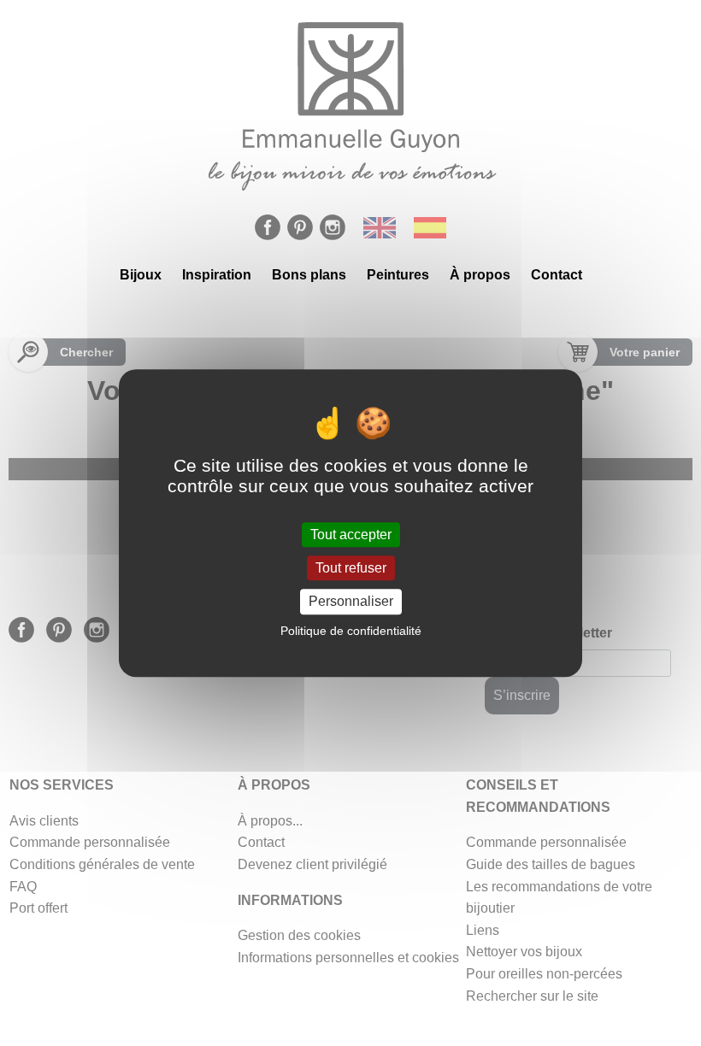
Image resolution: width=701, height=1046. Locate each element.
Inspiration (216, 274)
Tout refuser (350, 568)
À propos (480, 274)
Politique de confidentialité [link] (350, 631)
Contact (556, 274)
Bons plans (309, 274)
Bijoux (141, 274)
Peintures (398, 274)
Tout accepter (351, 534)
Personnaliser (351, 602)
